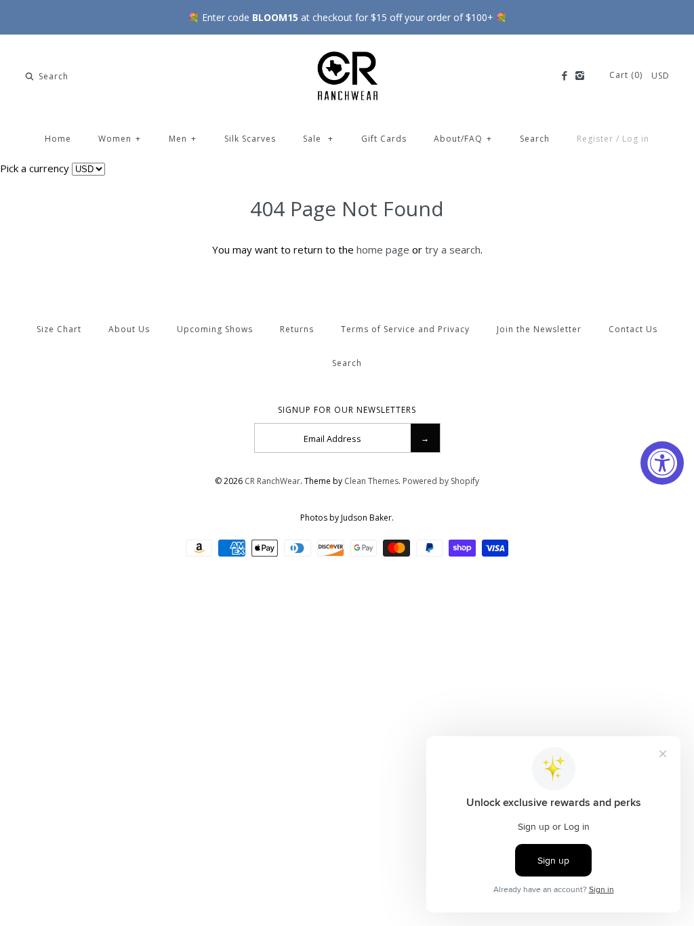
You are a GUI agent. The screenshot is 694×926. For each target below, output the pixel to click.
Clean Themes (371, 481)
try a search (453, 249)
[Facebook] (563, 75)
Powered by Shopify (441, 481)
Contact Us (633, 329)
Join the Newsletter (539, 329)
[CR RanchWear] (347, 56)
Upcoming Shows (215, 329)
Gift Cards (384, 138)
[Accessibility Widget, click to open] (662, 463)
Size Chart (59, 329)
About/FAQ (463, 138)
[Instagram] (579, 75)
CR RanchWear (272, 481)
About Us (129, 329)
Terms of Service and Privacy (405, 329)
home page (382, 249)
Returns (297, 329)
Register (595, 138)
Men (183, 138)
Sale (318, 138)
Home (58, 138)
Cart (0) (627, 75)
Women (119, 138)
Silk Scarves (250, 138)
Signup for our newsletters (347, 410)
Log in (635, 138)
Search (535, 138)
